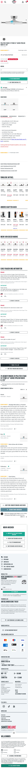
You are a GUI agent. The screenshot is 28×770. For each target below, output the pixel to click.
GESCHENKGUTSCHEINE (20, 694)
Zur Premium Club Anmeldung (15, 620)
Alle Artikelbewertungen (5, 690)
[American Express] (5, 645)
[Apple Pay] (5, 650)
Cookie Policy (3, 718)
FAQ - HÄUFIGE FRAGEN (9, 566)
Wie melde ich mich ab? (17, 595)
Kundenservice (7, 569)
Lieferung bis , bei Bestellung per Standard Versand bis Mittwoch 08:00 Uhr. (12, 89)
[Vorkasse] (22, 650)
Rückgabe (6, 559)
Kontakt (2, 694)
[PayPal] (22, 645)
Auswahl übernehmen (15, 756)
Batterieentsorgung (4, 692)
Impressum (4, 711)
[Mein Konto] (23, 2)
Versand (6, 557)
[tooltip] (4, 434)
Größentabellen (8, 564)
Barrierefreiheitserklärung (6, 721)
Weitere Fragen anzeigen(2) (15, 368)
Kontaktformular (21, 665)
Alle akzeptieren (15, 765)
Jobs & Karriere (18, 685)
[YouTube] (14, 707)
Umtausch (6, 562)
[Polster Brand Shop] (14, 39)
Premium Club (13, 513)
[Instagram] (3, 707)
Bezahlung (3, 684)
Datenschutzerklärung (5, 716)
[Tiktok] (8, 707)
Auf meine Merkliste (15, 82)
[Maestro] (14, 640)
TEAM (16, 692)
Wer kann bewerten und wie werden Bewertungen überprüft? (13, 384)
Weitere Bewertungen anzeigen (15, 505)
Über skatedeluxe (18, 684)
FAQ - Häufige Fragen (5, 691)
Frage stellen (15, 365)
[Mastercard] (5, 640)
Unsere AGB (3, 715)
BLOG (16, 690)
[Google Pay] (14, 650)
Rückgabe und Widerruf (5, 687)
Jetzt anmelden (14, 591)
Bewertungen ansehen (22, 50)
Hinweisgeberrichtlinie (5, 719)
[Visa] (22, 640)
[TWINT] (14, 645)
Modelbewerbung (18, 687)
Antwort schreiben (14, 300)
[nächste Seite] (26, 389)
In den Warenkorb (15, 79)
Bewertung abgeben (15, 510)
